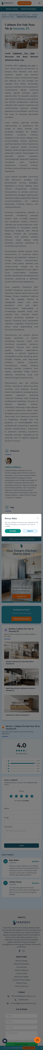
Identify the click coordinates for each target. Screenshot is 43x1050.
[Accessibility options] (4, 1040)
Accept (13, 531)
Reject (30, 531)
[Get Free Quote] (37, 1040)
